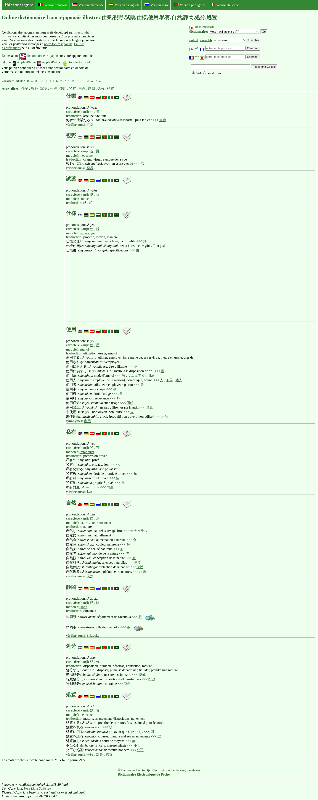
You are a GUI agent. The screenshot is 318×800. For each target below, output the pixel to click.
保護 (140, 567)
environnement (101, 523)
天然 (90, 576)
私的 (90, 492)
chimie (84, 199)
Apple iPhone (26, 62)
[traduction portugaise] (104, 96)
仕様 (53, 88)
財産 (110, 487)
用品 (164, 416)
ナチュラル (139, 531)
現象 (142, 571)
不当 (137, 745)
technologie (87, 233)
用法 (151, 375)
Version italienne (227, 5)
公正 (140, 750)
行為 (90, 124)
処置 (110, 88)
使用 (62, 88)
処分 (101, 88)
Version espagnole (127, 5)
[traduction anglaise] (80, 96)
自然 (82, 88)
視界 (90, 168)
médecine (86, 155)
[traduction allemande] (86, 96)
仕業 (24, 88)
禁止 (149, 407)
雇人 (178, 380)
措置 (109, 754)
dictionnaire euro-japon (42, 56)
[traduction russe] (98, 96)
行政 (151, 679)
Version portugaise (192, 5)
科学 (137, 562)
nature (84, 523)
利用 (87, 421)
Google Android (78, 62)
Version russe (160, 5)
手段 (90, 754)
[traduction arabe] (116, 96)
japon (83, 607)
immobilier (87, 452)
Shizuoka (93, 635)
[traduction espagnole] (92, 96)
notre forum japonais (58, 44)
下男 (169, 380)
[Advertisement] (128, 52)
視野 (34, 88)
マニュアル (136, 375)
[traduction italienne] (110, 96)
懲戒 (142, 674)
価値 (130, 403)
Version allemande (91, 5)
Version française (55, 5)
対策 (99, 754)
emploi (84, 349)
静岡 (91, 88)
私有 (72, 88)
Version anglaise (22, 5)
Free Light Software (37, 788)
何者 (162, 120)
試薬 (43, 88)
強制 (127, 684)
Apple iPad (49, 62)
